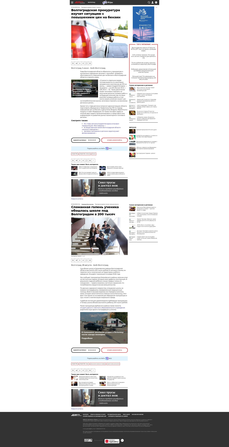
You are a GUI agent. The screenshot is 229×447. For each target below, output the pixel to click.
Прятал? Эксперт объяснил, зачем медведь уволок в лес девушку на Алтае (146, 220)
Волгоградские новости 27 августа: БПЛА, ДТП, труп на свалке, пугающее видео (143, 49)
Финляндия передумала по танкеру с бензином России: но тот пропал (146, 142)
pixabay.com (74, 59)
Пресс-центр (126, 414)
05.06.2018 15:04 (75, 7)
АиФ (83, 256)
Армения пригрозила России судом (146, 129)
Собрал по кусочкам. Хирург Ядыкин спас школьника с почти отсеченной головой (147, 214)
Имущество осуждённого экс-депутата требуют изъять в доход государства (116, 378)
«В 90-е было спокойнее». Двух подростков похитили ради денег (146, 225)
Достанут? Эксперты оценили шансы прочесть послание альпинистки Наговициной (147, 232)
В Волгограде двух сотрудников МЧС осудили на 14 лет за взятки (88, 167)
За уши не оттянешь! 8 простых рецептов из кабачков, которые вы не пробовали (147, 113)
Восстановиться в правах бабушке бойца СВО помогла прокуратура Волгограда (87, 384)
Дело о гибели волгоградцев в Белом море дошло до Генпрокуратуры (115, 384)
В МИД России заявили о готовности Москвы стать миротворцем (146, 136)
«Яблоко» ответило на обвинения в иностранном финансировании (146, 148)
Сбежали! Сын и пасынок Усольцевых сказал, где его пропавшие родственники (147, 95)
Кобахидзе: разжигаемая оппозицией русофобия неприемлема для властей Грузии (143, 70)
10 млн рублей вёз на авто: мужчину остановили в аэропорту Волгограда (143, 63)
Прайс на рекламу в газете (97, 414)
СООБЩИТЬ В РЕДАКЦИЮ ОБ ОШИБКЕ (118, 416)
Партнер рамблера (98, 440)
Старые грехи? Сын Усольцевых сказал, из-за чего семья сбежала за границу (147, 238)
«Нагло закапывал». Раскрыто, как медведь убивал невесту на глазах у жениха (147, 107)
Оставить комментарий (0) (114, 140)
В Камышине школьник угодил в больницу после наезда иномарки (103, 333)
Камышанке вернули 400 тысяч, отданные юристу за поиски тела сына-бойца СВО (88, 378)
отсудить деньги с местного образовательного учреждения (102, 308)
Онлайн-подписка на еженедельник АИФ (94, 416)
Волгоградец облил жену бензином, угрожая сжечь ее (115, 167)
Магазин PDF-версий (137, 414)
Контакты (85, 414)
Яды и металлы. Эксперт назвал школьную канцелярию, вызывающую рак (145, 89)
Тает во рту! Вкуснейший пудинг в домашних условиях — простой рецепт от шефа (146, 209)
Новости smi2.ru (77, 199)
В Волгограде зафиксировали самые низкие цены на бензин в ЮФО (116, 174)
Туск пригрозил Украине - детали (145, 153)
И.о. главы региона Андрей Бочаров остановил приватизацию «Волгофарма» (100, 125)
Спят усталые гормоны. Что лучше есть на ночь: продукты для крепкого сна (143, 56)
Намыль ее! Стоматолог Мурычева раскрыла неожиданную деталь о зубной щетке (146, 101)
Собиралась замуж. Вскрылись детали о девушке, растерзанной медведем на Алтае (146, 118)
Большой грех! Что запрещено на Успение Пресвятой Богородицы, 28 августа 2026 (143, 78)
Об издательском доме (114, 414)
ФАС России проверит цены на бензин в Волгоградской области (88, 173)
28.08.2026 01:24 (75, 204)
